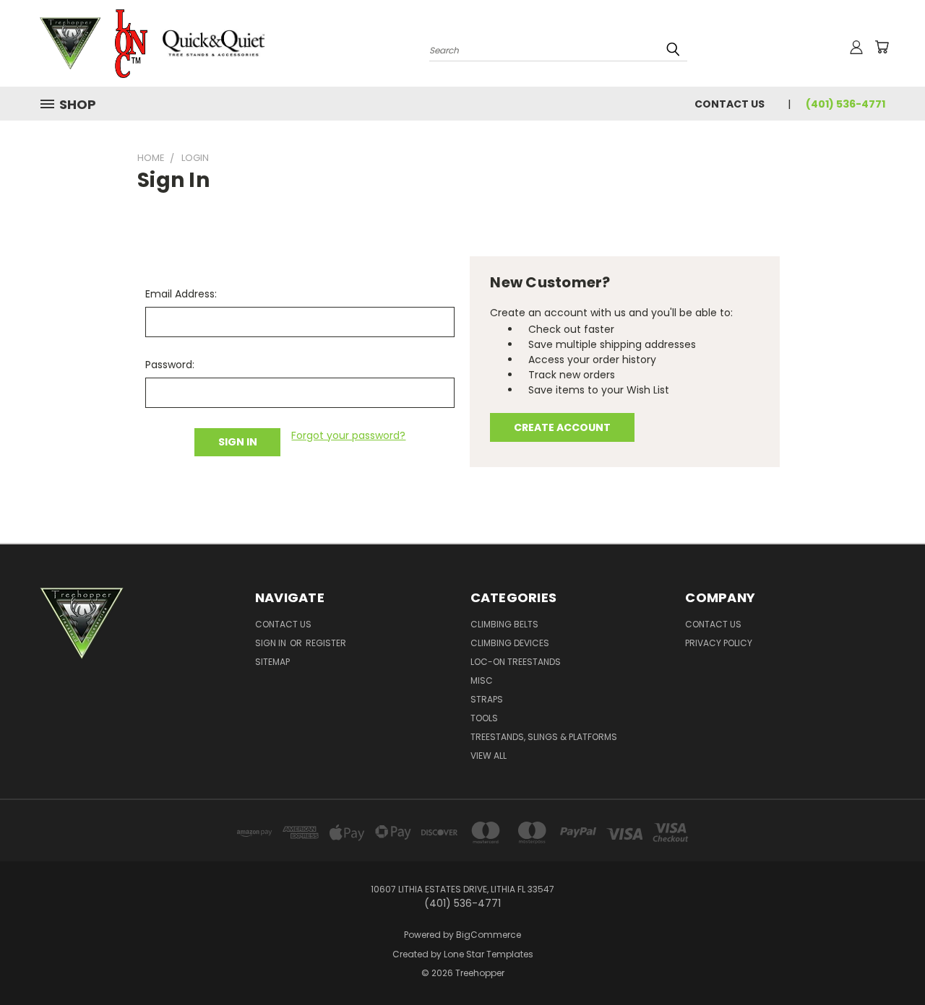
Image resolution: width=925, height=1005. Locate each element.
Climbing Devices (509, 643)
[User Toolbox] (856, 47)
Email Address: (181, 294)
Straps (486, 699)
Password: (169, 364)
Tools (484, 718)
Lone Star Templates (488, 954)
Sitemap (272, 662)
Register (326, 643)
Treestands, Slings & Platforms (543, 737)
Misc (481, 680)
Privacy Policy (718, 643)
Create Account (562, 427)
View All (488, 755)
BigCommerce (488, 934)
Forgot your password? (348, 435)
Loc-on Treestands (515, 662)
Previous (887, 960)
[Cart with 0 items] (881, 47)
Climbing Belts (504, 624)
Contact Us (729, 104)
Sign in (271, 643)
